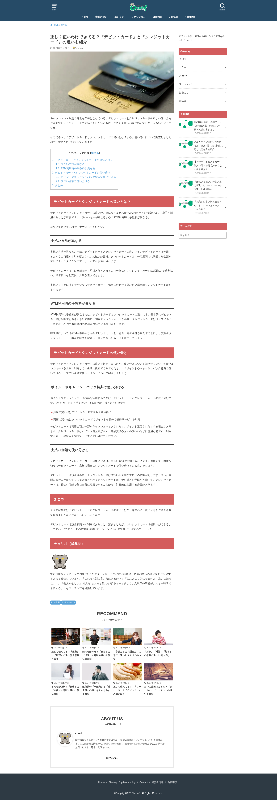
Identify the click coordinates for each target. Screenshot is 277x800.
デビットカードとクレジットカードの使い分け (81, 172)
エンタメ (119, 17)
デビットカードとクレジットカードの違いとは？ (82, 160)
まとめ (57, 185)
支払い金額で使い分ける (73, 181)
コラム (182, 67)
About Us (190, 17)
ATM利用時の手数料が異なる (75, 168)
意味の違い (101, 17)
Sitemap (157, 17)
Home (85, 17)
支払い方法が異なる (70, 164)
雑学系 (57, 602)
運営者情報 (157, 782)
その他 (182, 58)
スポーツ (183, 75)
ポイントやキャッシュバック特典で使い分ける (86, 177)
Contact (173, 17)
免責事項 (172, 782)
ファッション (138, 17)
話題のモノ (185, 92)
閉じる (95, 153)
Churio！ (136, 793)
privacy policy (128, 782)
